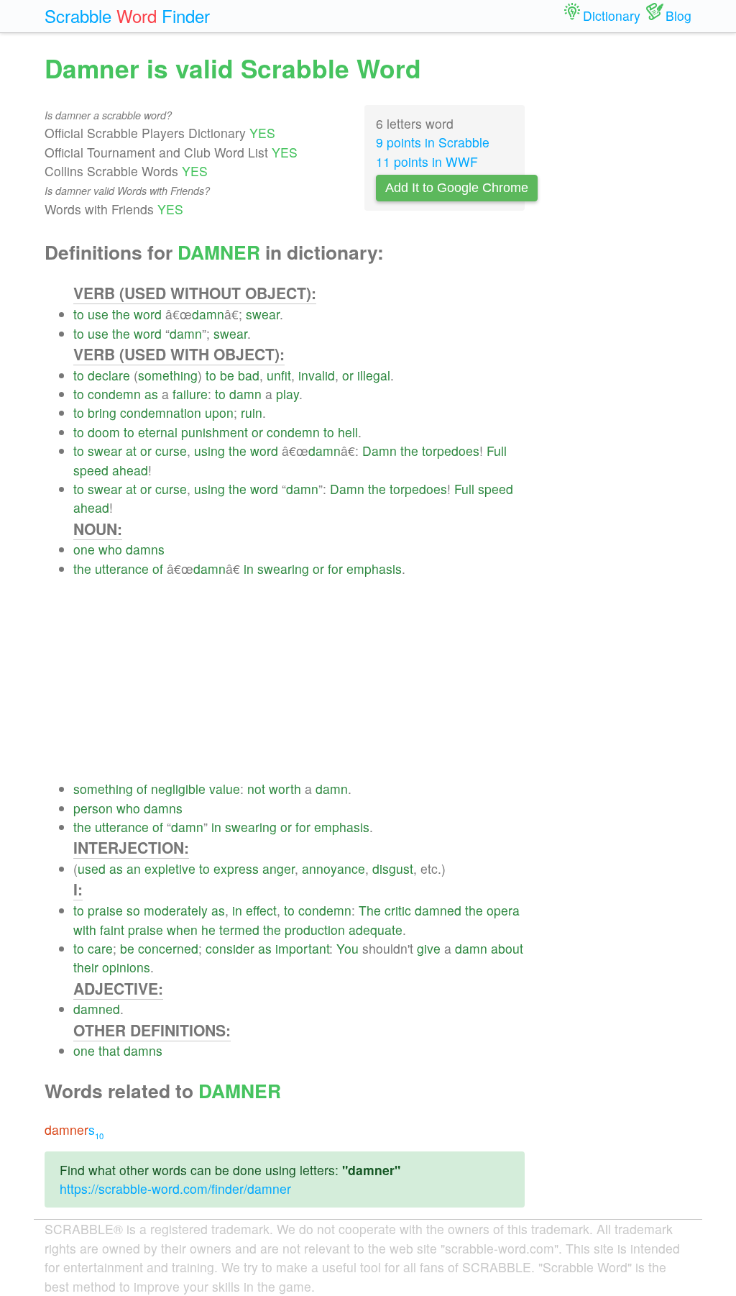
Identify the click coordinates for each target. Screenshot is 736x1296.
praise (105, 910)
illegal (373, 375)
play (287, 394)
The (370, 910)
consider (230, 948)
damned (438, 910)
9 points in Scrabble (432, 142)
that (109, 1050)
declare (109, 375)
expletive (170, 868)
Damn (379, 451)
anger (278, 868)
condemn (114, 394)
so (133, 910)
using (209, 451)
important (302, 948)
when (182, 930)
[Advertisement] (299, 679)
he (208, 930)
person (93, 808)
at (131, 451)
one (84, 549)
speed (91, 470)
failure (190, 394)
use (98, 314)
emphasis (374, 569)
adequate (375, 930)
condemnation (160, 412)
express (236, 868)
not (256, 789)
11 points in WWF (427, 161)
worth (285, 789)
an (133, 868)
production (315, 930)
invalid (316, 375)
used (92, 868)
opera (503, 910)
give (429, 948)
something (168, 375)
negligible (178, 789)
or (348, 375)
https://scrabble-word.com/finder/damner (175, 1188)
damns (145, 549)
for (335, 569)
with (84, 930)
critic (398, 910)
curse (171, 451)
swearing (283, 569)
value (224, 789)
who (110, 549)
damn (208, 314)
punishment (214, 432)
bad (248, 375)
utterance (122, 569)
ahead (130, 470)
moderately (176, 910)
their (85, 967)
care (100, 948)
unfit (279, 375)
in (249, 569)
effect (261, 910)
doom (104, 432)
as (151, 394)
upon (219, 412)
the (121, 314)
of (157, 569)
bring (102, 412)
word (148, 314)
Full (497, 451)
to (78, 314)
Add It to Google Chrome (456, 188)
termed (239, 930)
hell (348, 432)
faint (112, 930)
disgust (392, 868)
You (347, 948)
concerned (168, 948)
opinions (126, 967)
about (507, 948)
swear (263, 314)
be (227, 375)
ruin (251, 412)
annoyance (333, 868)
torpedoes (450, 451)
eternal (158, 432)
